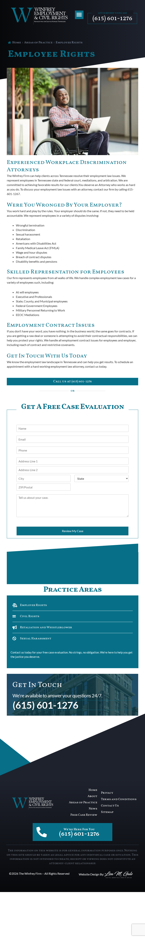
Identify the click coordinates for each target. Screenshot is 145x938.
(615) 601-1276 (112, 18)
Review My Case (72, 531)
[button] (79, 15)
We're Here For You (79, 829)
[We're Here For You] (41, 832)
